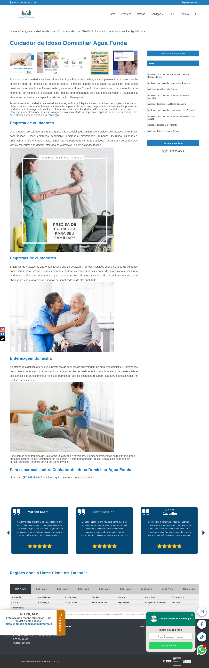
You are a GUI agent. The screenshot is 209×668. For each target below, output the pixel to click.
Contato (184, 14)
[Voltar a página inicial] (26, 14)
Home (111, 14)
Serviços (156, 14)
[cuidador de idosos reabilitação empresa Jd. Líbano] (100, 63)
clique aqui (52, 477)
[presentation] (4, 545)
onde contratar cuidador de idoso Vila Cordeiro (169, 83)
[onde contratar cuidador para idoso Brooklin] (48, 63)
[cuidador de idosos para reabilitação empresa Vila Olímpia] (22, 63)
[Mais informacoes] (195, 14)
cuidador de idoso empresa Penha (163, 131)
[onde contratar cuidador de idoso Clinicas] (74, 63)
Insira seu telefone (170, 629)
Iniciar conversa (170, 645)
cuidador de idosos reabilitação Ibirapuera (167, 104)
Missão (141, 14)
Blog (171, 14)
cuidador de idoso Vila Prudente (162, 125)
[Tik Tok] (2, 338)
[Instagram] (2, 329)
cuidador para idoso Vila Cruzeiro (163, 89)
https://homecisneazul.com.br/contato (28, 624)
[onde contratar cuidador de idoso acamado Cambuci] (125, 63)
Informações (60, 624)
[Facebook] (2, 334)
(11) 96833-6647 (191, 2)
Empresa (126, 14)
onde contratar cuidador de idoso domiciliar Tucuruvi (171, 110)
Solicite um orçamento (173, 53)
